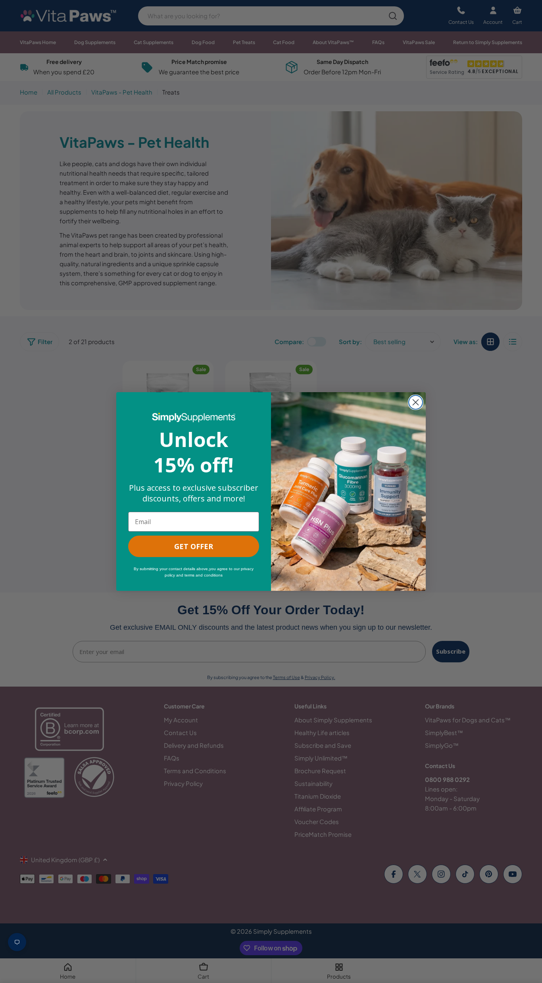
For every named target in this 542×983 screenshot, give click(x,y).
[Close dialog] (416, 402)
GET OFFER (193, 546)
